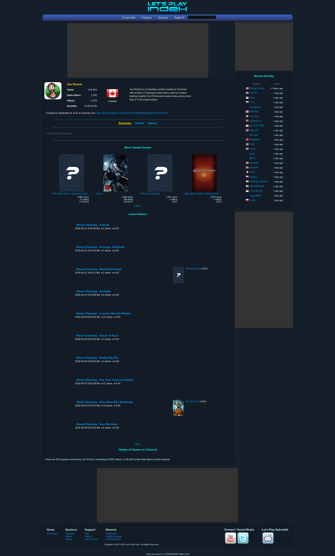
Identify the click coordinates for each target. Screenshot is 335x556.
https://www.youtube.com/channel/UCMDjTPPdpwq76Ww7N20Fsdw (132, 113)
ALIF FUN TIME (256, 125)
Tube (251, 144)
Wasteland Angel (193, 268)
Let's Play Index (113, 539)
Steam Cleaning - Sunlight (93, 291)
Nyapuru (253, 177)
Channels (70, 533)
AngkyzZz (254, 130)
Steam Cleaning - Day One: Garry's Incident (104, 379)
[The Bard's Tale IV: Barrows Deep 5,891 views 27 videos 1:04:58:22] (71, 154)
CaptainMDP (255, 195)
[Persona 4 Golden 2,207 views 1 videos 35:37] (160, 154)
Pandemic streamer (258, 181)
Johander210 (255, 121)
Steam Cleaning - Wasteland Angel (99, 269)
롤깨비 (252, 158)
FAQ (87, 533)
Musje (252, 97)
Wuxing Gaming (256, 88)
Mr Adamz (254, 163)
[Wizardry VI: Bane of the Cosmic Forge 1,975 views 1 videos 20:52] (204, 154)
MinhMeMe (254, 139)
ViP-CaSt (253, 135)
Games (152, 123)
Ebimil (252, 172)
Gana (252, 154)
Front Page (52, 533)
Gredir (252, 200)
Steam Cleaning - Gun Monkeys (97, 424)
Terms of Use (91, 539)
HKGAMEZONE (256, 186)
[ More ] (137, 206)
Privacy (88, 536)
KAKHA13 (254, 111)
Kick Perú (253, 116)
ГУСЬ (252, 102)
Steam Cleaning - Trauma (92, 224)
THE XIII (253, 93)
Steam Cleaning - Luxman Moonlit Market (103, 313)
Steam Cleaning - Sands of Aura (97, 335)
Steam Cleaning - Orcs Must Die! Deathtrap (104, 402)
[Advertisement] (137, 50)
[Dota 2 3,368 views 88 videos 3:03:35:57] (116, 154)
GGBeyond (111, 533)
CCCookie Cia (256, 191)
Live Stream (255, 107)
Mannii (252, 149)
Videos (139, 123)
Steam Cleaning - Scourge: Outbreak (100, 247)
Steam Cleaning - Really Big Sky (97, 357)
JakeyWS (253, 167)
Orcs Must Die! (192, 401)
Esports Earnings (114, 536)
